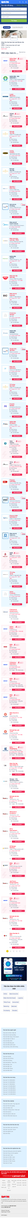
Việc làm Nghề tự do (8, 1131)
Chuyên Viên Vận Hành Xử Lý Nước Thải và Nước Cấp (13, 349)
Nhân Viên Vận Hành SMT (11, 645)
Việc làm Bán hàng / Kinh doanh (11, 1036)
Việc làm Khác (6, 1133)
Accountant (15, 1002)
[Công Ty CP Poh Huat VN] (5, 936)
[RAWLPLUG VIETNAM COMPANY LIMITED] (5, 97)
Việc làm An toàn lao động (9, 1034)
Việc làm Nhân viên (8, 1107)
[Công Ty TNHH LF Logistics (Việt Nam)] (5, 781)
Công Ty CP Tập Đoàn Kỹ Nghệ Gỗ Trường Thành (15, 370)
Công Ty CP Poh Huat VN (15, 936)
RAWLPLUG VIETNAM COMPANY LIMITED (15, 97)
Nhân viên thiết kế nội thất (13, 367)
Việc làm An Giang (7, 1060)
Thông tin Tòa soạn (5, 1210)
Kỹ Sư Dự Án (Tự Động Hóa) (13, 205)
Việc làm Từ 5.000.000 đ (9, 1082)
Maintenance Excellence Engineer (13, 812)
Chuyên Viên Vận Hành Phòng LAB (12, 114)
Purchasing (7, 1010)
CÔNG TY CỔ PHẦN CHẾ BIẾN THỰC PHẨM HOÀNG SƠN (16, 134)
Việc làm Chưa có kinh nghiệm (10, 1153)
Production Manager (13, 313)
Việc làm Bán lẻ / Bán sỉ (9, 1038)
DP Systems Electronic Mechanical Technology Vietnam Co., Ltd (15, 407)
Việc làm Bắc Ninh (7, 1070)
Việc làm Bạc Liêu (7, 1064)
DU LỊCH (9, 1190)
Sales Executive (13, 993)
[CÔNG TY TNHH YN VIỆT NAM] (5, 766)
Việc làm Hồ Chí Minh (8, 1058)
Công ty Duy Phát (14, 716)
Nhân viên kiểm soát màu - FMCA (14, 239)
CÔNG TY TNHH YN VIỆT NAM (16, 766)
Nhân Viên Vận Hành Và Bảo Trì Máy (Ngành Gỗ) (14, 764)
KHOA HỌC (19, 1182)
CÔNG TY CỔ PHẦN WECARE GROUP (14, 444)
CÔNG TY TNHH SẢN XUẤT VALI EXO (16, 297)
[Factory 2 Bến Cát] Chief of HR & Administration (14, 516)
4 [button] (16, 951)
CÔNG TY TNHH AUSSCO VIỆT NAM (17, 849)
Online (5, 993)
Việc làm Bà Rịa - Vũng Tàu (9, 1062)
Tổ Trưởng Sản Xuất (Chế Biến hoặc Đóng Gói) (13, 385)
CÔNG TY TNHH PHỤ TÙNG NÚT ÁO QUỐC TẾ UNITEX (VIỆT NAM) (16, 117)
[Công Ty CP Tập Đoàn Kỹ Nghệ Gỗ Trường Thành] (5, 369)
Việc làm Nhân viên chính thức (10, 1127)
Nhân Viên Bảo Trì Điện (14, 934)
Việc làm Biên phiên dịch (9, 1044)
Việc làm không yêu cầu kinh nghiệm (12, 1151)
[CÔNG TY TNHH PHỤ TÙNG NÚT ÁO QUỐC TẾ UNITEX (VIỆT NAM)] (5, 116)
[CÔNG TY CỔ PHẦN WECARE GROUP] (5, 443)
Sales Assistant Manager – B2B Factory (12, 441)
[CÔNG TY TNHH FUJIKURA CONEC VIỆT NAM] (5, 424)
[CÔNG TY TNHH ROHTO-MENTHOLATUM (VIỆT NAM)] (5, 518)
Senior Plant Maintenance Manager (13, 59)
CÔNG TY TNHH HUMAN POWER (17, 79)
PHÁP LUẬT (3, 1187)
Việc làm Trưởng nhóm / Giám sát (11, 1109)
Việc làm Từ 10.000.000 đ (9, 1086)
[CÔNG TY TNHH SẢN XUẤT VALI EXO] (5, 296)
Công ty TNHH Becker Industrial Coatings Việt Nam (15, 595)
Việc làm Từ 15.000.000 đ (9, 1088)
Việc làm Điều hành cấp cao (10, 1115)
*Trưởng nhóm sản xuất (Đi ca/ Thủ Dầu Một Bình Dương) (13, 498)
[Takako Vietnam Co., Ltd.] (5, 259)
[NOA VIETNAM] (5, 647)
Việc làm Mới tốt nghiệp (9, 1105)
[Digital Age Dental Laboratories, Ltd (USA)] (5, 612)
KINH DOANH (8, 1181)
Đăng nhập (24, 5)
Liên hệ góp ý (4, 1215)
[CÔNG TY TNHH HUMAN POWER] (5, 79)
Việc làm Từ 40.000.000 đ (9, 1094)
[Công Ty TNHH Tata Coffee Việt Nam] (5, 189)
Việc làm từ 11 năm (7, 1163)
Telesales (14, 1010)
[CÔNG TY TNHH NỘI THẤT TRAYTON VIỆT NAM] (5, 574)
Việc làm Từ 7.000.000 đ (9, 1084)
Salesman (14, 1006)
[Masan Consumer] (5, 351)
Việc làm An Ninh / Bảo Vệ (9, 1032)
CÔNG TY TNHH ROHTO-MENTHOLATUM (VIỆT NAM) (15, 519)
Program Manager (12, 404)
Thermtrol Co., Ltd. (14, 799)
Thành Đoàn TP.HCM (5, 1212)
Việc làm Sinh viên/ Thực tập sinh (11, 1103)
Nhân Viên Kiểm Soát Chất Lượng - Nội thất (11, 863)
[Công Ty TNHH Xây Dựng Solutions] (5, 749)
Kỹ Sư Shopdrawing (13, 747)
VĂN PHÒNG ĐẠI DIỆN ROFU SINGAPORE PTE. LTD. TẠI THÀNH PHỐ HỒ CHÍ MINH (15, 154)
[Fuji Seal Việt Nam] (5, 333)
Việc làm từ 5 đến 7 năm (9, 1159)
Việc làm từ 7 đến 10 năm (9, 1161)
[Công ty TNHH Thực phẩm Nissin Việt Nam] (5, 278)
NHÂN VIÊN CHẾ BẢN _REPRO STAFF (13, 331)
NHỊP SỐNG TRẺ (14, 1181)
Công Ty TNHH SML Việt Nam (15, 483)
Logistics (20, 998)
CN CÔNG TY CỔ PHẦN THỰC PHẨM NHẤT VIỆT (15, 556)
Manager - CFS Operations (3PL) (14, 779)
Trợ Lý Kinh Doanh (11, 462)
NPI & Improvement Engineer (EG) (13, 829)
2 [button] (10, 951)
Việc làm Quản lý (7, 1111)
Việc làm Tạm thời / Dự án (9, 1129)
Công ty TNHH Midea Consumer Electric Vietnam (17, 225)
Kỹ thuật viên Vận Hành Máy (12, 132)
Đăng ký (19, 5)
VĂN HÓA (14, 1184)
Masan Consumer (14, 352)
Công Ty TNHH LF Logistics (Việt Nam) (16, 782)
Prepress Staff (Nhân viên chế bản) (13, 480)
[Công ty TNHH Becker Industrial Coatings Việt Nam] (5, 594)
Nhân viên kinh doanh (10, 998)
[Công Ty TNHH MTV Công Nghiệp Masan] (5, 207)
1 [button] (7, 951)
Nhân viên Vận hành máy (11, 898)
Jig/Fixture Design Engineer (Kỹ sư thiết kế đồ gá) (14, 881)
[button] (23, 2)
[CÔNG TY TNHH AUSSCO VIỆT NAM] (5, 848)
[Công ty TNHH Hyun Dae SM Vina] (5, 241)
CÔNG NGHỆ (9, 1185)
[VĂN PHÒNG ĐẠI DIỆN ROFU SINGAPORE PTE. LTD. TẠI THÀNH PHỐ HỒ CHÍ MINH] (5, 153)
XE (8, 1188)
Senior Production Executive (13, 592)
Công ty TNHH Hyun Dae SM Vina (16, 241)
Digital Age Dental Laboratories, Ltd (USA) (15, 613)
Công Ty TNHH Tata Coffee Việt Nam (14, 189)
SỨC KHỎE (19, 1185)
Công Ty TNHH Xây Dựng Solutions (15, 750)
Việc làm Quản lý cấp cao (9, 1113)
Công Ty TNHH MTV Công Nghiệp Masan (16, 207)
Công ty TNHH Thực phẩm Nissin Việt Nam (16, 279)
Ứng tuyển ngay (17, 71)
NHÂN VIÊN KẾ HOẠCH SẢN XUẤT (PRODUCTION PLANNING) (13, 422)
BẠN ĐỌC (24, 1182)
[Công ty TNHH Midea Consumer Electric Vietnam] (5, 224)
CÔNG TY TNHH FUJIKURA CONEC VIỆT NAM (15, 425)
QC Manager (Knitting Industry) (13, 846)
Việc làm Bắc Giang (8, 1068)
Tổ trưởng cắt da (12, 572)
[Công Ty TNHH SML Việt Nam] (5, 482)
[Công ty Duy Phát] (5, 715)
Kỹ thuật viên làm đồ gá (14, 796)
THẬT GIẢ (24, 1185)
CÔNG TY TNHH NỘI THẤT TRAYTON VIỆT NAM (16, 575)
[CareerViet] (18, 1175)
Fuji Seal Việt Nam (14, 334)
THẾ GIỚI (4, 1185)
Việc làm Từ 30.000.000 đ (9, 1092)
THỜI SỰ (4, 1182)
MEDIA (3, 1180)
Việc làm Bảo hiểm (7, 1040)
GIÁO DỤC (24, 1180)
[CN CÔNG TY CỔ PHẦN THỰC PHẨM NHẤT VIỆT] (5, 555)
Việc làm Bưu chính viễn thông (10, 1046)
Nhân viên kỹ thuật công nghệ (13, 534)
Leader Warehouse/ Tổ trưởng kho (13, 94)
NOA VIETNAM (13, 647)
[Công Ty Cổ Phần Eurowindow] (5, 536)
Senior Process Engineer (12, 627)
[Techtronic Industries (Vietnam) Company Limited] (5, 500)
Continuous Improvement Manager (13, 663)
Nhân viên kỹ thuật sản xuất (13, 294)
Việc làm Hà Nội (7, 1056)
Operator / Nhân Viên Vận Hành (12, 187)
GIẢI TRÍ (14, 1186)
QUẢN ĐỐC (11, 553)
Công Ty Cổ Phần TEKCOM (16, 866)
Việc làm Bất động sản (8, 1042)
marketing (6, 1006)
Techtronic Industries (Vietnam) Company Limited (15, 501)
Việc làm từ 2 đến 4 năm (9, 1157)
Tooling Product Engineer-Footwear (12, 151)
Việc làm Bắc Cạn (7, 1066)
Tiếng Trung (7, 1002)
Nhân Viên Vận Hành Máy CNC (11, 679)
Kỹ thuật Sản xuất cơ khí (14, 730)
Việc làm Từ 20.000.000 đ (9, 1090)
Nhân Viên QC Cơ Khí (14, 713)
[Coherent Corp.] (5, 61)
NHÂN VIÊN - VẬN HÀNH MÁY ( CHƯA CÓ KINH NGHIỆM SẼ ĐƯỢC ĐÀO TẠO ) (14, 77)
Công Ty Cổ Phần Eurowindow (14, 536)
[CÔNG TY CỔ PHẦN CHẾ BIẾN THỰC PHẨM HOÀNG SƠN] (5, 134)
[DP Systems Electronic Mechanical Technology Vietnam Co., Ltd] (5, 406)
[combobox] (14, 9)
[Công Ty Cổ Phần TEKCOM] (5, 865)
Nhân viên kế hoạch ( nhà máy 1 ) (14, 222)
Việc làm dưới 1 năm (8, 1155)
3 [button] (13, 951)
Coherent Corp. (13, 61)
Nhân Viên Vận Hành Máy (14, 276)
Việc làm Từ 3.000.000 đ (9, 1080)
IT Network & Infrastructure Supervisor (14, 610)
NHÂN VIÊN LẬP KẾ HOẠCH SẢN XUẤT (13, 257)
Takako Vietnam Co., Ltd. (16, 259)
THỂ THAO (19, 1180)
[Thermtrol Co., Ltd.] (5, 798)
